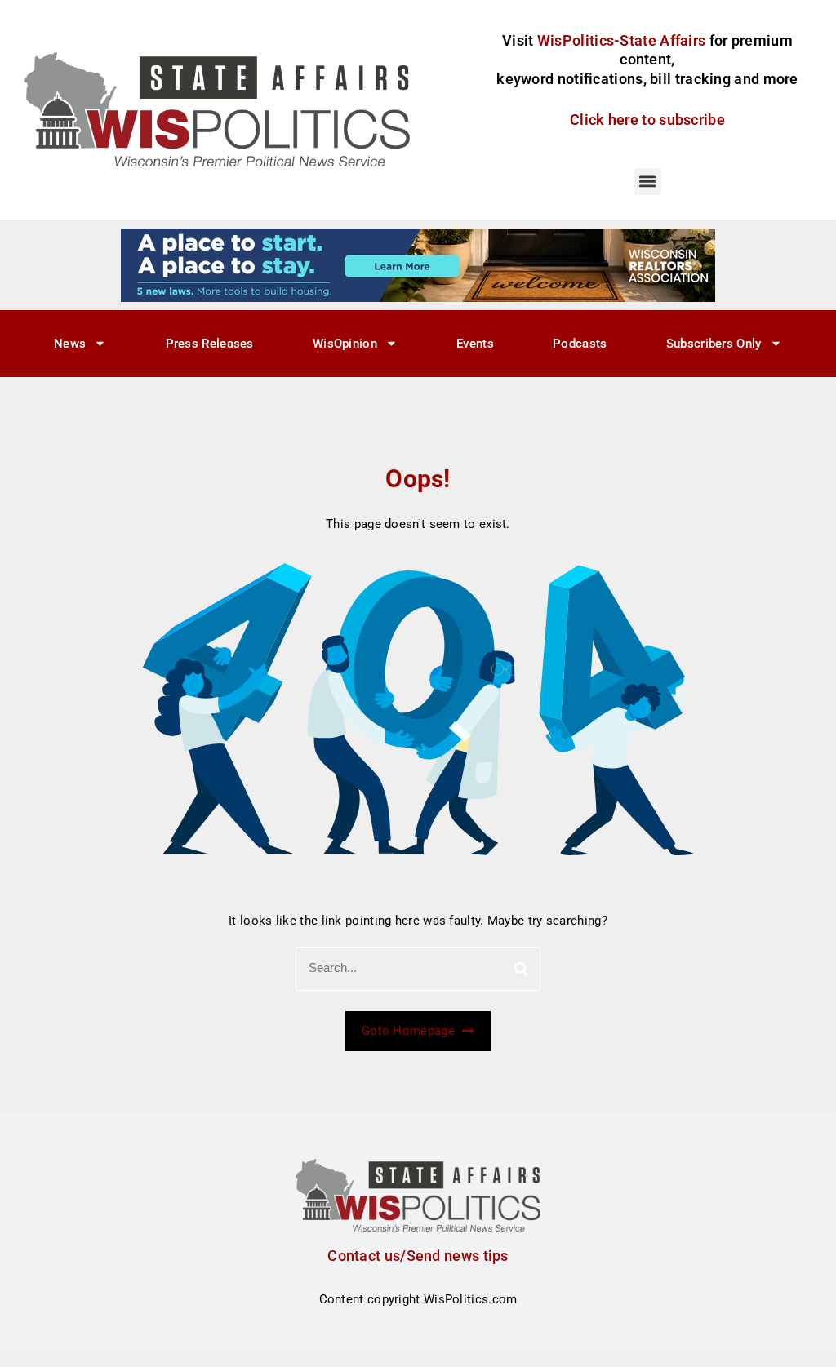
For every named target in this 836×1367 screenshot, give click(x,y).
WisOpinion (345, 343)
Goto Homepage (410, 1030)
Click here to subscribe (647, 119)
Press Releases (210, 343)
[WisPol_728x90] (418, 264)
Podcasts (580, 343)
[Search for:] (418, 969)
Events (475, 343)
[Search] (521, 969)
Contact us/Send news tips (418, 1255)
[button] (647, 181)
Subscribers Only (714, 343)
